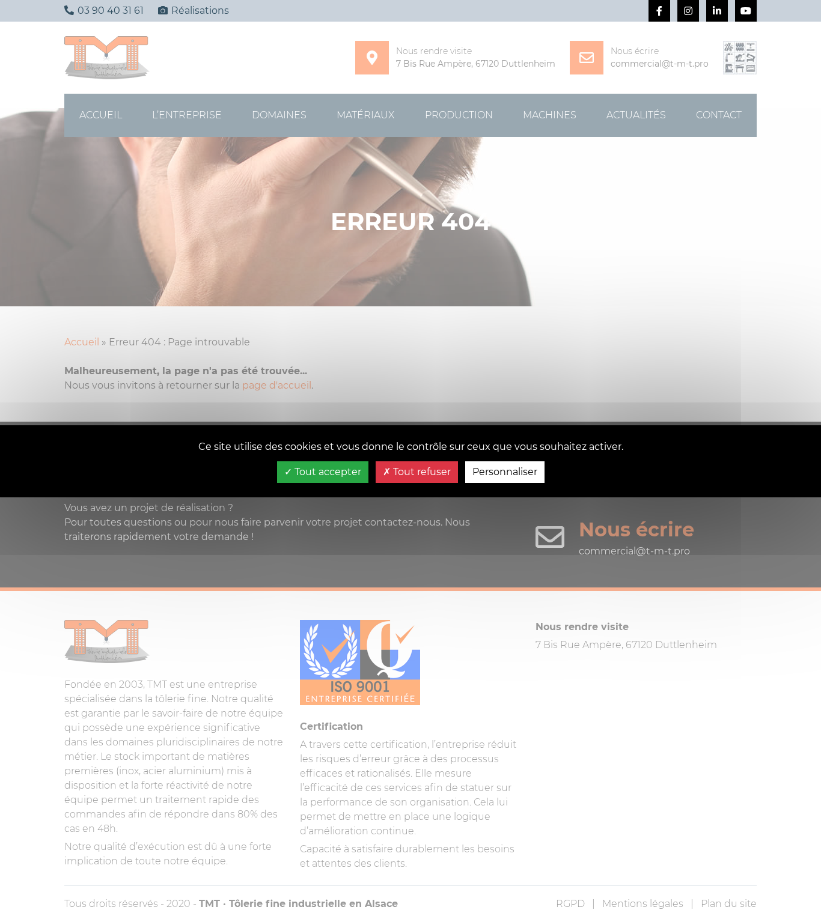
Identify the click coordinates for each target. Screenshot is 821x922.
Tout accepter (326, 472)
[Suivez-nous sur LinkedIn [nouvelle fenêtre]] (717, 11)
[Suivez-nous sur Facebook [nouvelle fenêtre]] (659, 11)
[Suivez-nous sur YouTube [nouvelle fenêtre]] (746, 11)
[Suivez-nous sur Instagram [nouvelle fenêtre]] (688, 11)
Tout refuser (421, 472)
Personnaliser (504, 472)
